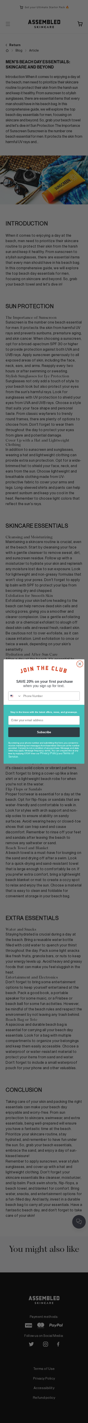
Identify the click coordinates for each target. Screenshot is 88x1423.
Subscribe (44, 732)
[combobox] (14, 696)
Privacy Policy (49, 753)
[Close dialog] (80, 664)
